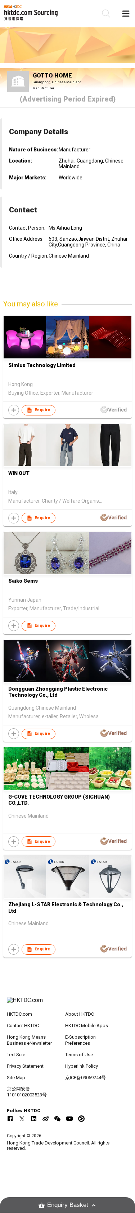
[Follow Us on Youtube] (69, 1118)
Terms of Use (79, 1054)
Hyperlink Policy (81, 1066)
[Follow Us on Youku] (81, 1118)
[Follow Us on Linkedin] (34, 1118)
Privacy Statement (25, 1066)
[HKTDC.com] (68, 1004)
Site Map (16, 1077)
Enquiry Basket (67, 1205)
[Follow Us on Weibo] (45, 1118)
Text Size (16, 1054)
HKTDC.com (19, 1014)
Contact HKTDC (23, 1025)
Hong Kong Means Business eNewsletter (29, 1040)
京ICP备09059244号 (85, 1077)
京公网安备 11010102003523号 (27, 1091)
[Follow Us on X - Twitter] (22, 1118)
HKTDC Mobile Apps (86, 1025)
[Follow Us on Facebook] (10, 1118)
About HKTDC (79, 1014)
